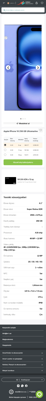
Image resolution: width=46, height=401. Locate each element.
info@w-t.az (6, 333)
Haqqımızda (6, 345)
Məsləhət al (24, 123)
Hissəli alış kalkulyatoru (23, 162)
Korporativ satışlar (9, 328)
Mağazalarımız (7, 339)
